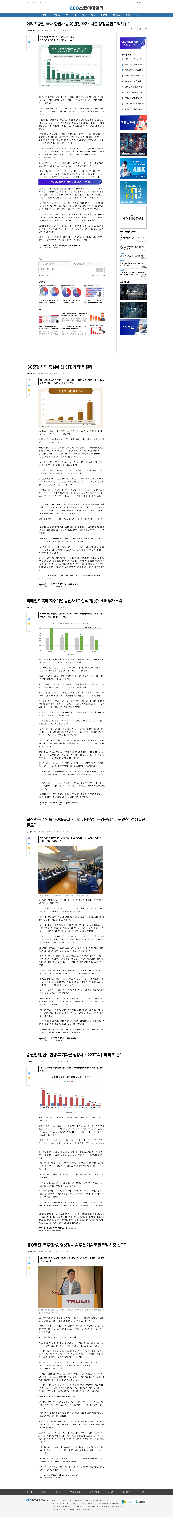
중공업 (93, 15)
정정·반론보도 (126, 1492)
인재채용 (43, 1492)
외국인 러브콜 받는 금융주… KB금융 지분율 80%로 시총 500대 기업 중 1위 (74, 314)
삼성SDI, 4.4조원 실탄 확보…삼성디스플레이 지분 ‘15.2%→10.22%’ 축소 (134, 87)
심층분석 (45, 15)
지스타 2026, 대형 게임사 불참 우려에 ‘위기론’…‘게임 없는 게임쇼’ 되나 (134, 92)
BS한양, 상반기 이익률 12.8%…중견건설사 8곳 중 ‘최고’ (134, 109)
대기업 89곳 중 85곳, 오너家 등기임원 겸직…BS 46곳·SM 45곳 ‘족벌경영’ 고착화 (94, 302)
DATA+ (128, 15)
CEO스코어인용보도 (128, 232)
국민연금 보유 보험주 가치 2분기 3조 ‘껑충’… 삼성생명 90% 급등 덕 (73, 327)
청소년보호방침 (94, 1492)
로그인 (145, 2)
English (34, 2)
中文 (44, 2)
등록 (100, 270)
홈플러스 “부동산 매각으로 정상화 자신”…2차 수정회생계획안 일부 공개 (134, 70)
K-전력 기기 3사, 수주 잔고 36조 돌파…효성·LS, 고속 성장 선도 (134, 59)
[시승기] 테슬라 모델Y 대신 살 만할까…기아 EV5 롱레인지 (134, 64)
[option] (133, 144)
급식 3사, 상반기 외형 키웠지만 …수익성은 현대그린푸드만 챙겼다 (134, 81)
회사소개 (29, 1492)
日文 (40, 2)
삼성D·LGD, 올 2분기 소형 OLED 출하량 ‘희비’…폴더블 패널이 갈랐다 (134, 75)
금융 (83, 15)
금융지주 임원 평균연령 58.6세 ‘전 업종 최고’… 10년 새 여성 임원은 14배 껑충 (48, 328)
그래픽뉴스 (116, 15)
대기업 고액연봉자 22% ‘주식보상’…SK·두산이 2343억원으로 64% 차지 (48, 302)
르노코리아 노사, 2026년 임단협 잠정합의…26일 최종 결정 (134, 103)
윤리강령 (110, 1492)
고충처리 (142, 1492)
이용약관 (58, 1492)
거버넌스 (57, 15)
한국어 (28, 2)
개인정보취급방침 (75, 1492)
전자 (67, 15)
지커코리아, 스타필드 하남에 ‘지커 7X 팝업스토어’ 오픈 (134, 98)
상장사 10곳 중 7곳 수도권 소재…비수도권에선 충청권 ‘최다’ (71, 301)
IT (75, 15)
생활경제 (104, 15)
